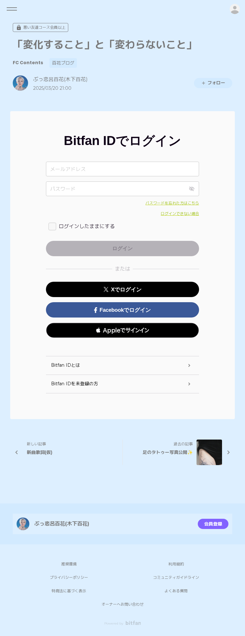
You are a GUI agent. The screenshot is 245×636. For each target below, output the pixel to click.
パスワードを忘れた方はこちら (172, 203)
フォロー (216, 83)
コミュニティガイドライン (176, 577)
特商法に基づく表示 (69, 590)
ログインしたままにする (87, 226)
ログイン (235, 9)
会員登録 (213, 524)
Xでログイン (126, 290)
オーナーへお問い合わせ (122, 604)
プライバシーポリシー (69, 577)
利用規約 (176, 564)
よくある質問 (176, 590)
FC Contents (28, 62)
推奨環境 (69, 564)
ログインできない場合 (180, 213)
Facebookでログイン (125, 310)
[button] (122, 330)
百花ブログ (63, 63)
